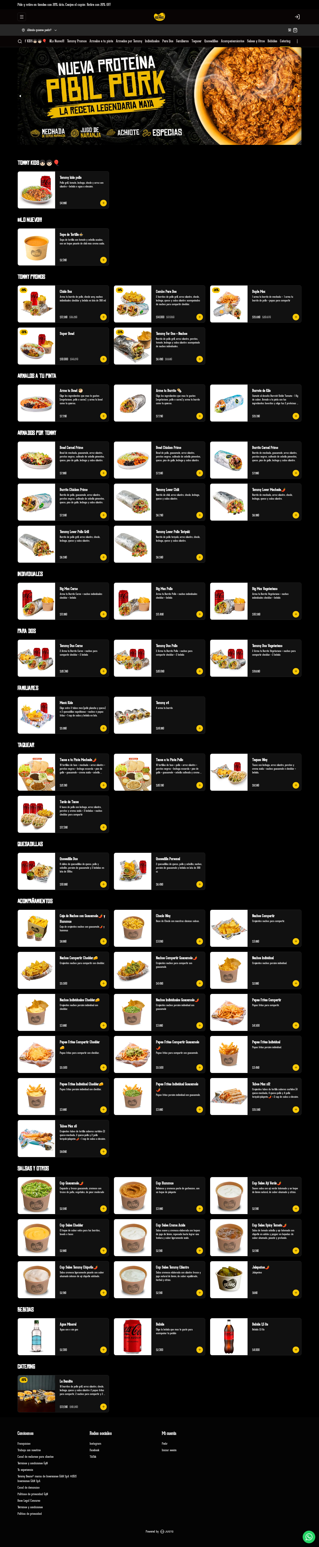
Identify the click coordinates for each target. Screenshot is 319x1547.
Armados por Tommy (129, 41)
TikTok (93, 1457)
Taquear (196, 41)
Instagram (95, 1444)
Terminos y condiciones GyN (33, 1463)
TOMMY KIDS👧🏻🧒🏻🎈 (32, 41)
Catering (285, 41)
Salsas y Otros (256, 41)
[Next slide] (298, 96)
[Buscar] (20, 41)
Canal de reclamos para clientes (35, 1457)
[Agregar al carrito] (103, 203)
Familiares (182, 41)
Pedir (164, 1444)
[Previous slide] (20, 96)
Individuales (152, 41)
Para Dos (167, 41)
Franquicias (24, 1444)
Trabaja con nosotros (29, 1450)
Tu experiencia (25, 1470)
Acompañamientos (232, 41)
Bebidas (272, 41)
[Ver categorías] (297, 41)
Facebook (94, 1450)
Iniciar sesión (169, 1450)
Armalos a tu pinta (101, 41)
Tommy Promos (77, 41)
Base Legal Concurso (29, 1501)
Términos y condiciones (30, 1507)
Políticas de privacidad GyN (33, 1494)
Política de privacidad (30, 1514)
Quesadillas (211, 41)
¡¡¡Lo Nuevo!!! (57, 41)
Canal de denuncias (28, 1488)
